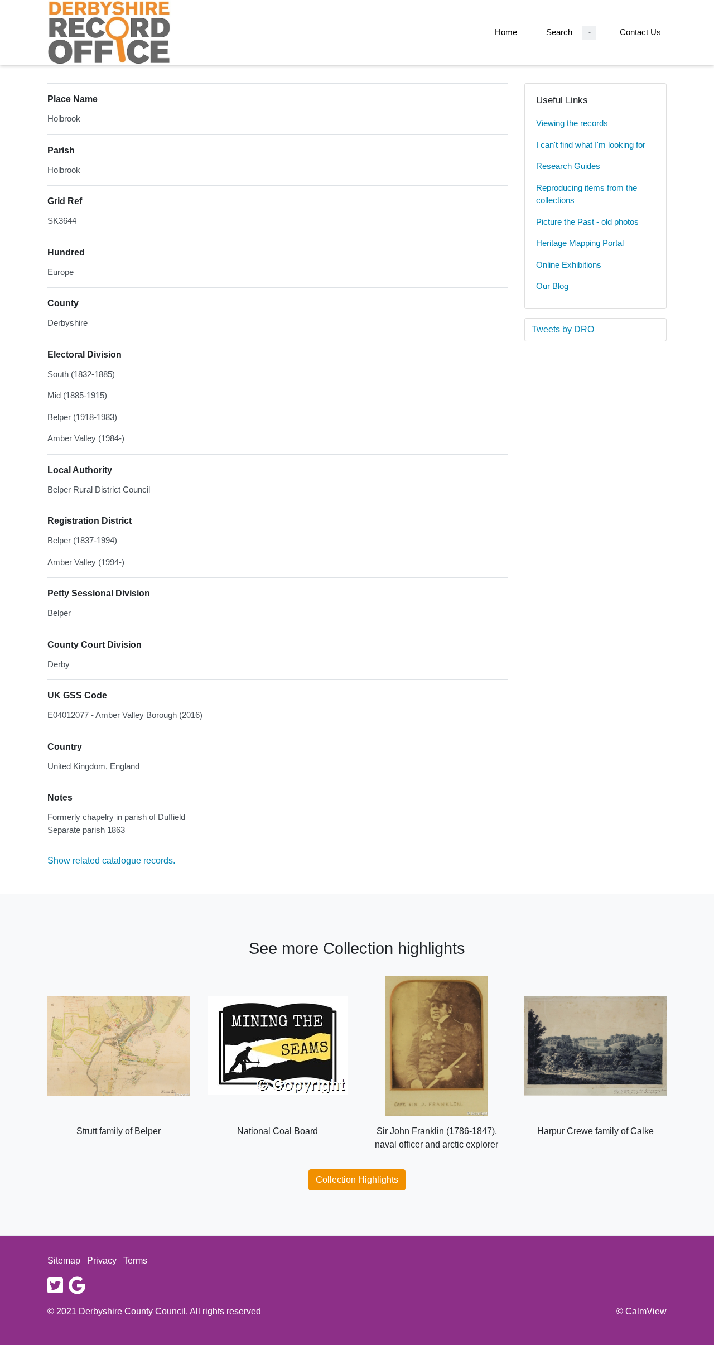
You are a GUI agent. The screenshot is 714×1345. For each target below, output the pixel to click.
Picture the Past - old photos (587, 221)
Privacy (102, 1260)
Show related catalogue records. (111, 860)
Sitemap (63, 1260)
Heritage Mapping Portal (580, 243)
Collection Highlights (357, 1179)
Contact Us (640, 32)
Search (559, 32)
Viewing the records (572, 123)
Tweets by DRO (563, 329)
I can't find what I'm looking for (590, 145)
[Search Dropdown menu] (589, 33)
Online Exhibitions (568, 264)
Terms (135, 1260)
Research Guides (568, 166)
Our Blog (552, 286)
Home (506, 32)
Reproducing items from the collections (586, 194)
